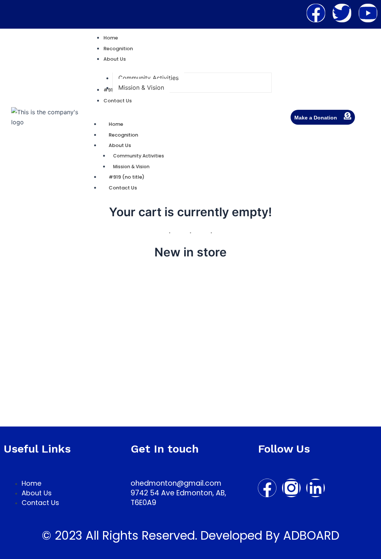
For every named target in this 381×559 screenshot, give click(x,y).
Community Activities (138, 156)
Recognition (123, 134)
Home (116, 124)
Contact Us (123, 187)
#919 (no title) (126, 177)
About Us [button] (120, 145)
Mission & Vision (131, 166)
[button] (114, 59)
